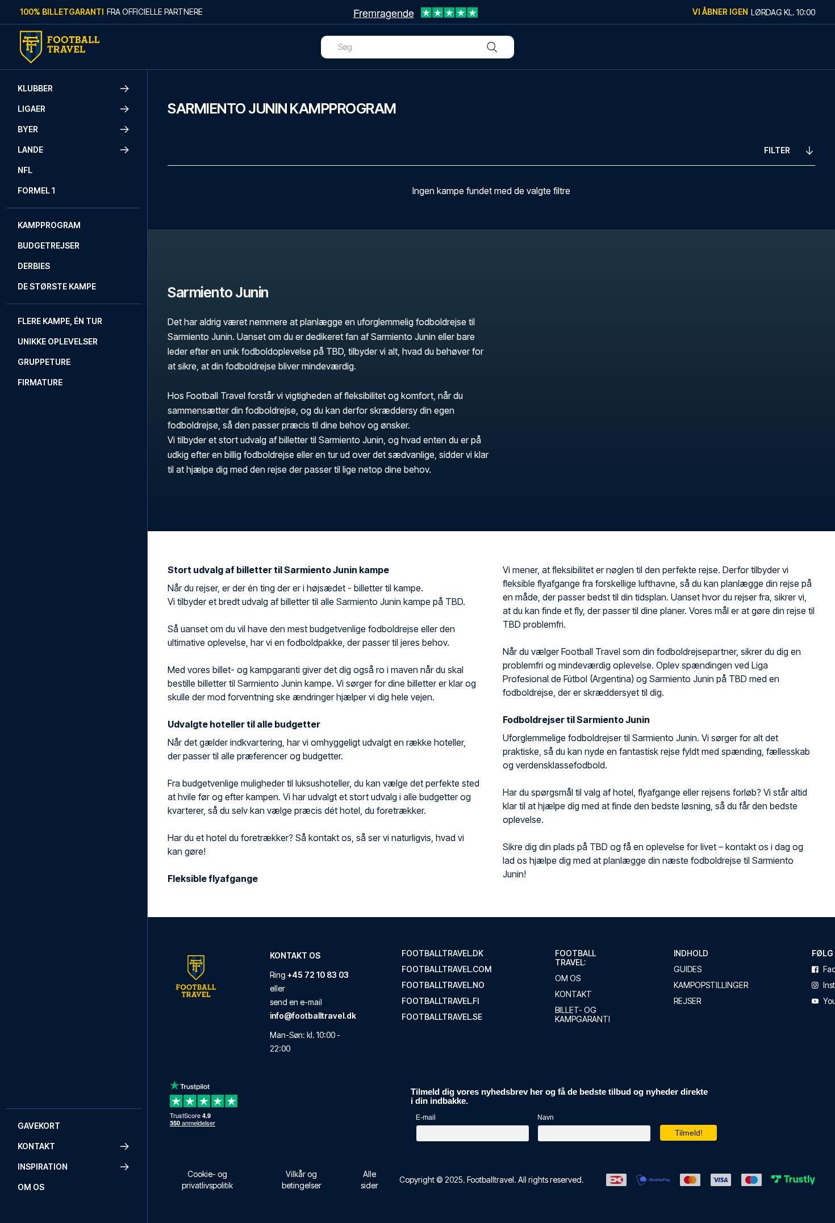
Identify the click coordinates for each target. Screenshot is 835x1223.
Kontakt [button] (36, 1146)
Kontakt (573, 994)
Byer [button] (28, 129)
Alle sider (369, 1179)
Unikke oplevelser (58, 341)
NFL (25, 170)
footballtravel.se (442, 1017)
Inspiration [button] (43, 1166)
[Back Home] (59, 47)
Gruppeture (44, 362)
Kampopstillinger (711, 985)
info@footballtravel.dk (313, 1015)
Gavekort (39, 1125)
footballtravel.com (446, 969)
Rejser (687, 1001)
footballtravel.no (443, 985)
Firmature (40, 382)
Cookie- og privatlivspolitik (207, 1179)
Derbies (34, 266)
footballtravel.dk (442, 953)
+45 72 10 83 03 (318, 975)
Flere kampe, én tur (60, 321)
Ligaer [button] (31, 109)
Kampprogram (49, 225)
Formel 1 (36, 190)
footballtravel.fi (440, 1001)
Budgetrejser (49, 245)
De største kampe (57, 286)
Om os (31, 1187)
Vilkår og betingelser (302, 1179)
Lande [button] (30, 149)
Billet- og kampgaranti (582, 1015)
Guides (688, 969)
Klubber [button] (35, 88)
